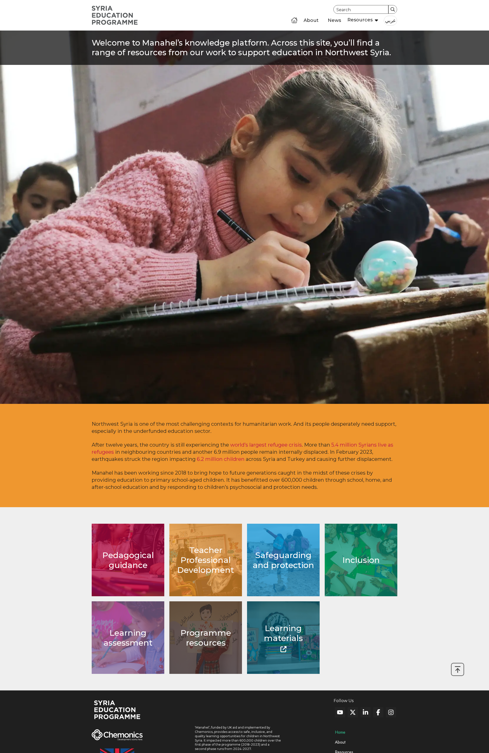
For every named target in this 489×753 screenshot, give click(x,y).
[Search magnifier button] (393, 9)
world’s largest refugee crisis (266, 445)
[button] (361, 20)
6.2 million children (220, 459)
